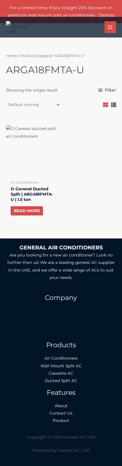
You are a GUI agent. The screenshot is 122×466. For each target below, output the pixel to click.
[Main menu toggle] (110, 27)
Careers (61, 318)
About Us (61, 310)
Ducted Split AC (61, 380)
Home (11, 55)
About (61, 405)
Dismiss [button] (106, 15)
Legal (61, 325)
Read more (27, 210)
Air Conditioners (61, 358)
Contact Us (61, 333)
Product (61, 420)
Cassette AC (61, 373)
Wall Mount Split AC (61, 365)
